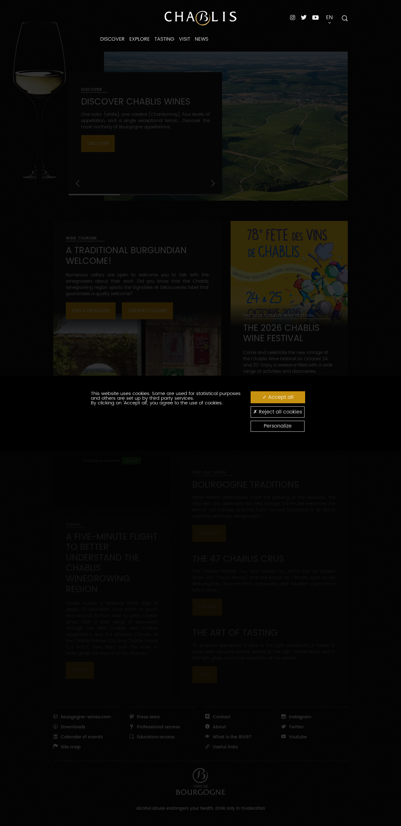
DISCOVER (112, 39)
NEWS (201, 39)
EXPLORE (139, 39)
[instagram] (292, 17)
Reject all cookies (279, 411)
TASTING (164, 39)
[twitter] (304, 17)
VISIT (184, 39)
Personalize (278, 425)
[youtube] (315, 17)
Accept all (280, 397)
